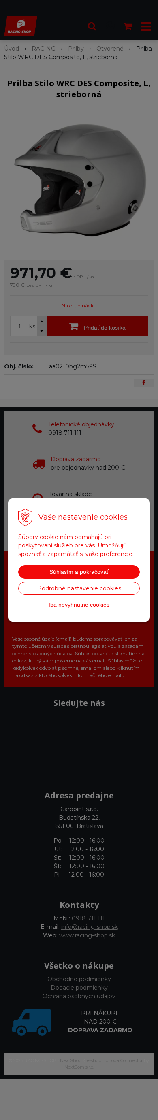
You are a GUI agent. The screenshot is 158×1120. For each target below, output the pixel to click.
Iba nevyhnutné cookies (79, 604)
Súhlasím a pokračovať (79, 572)
